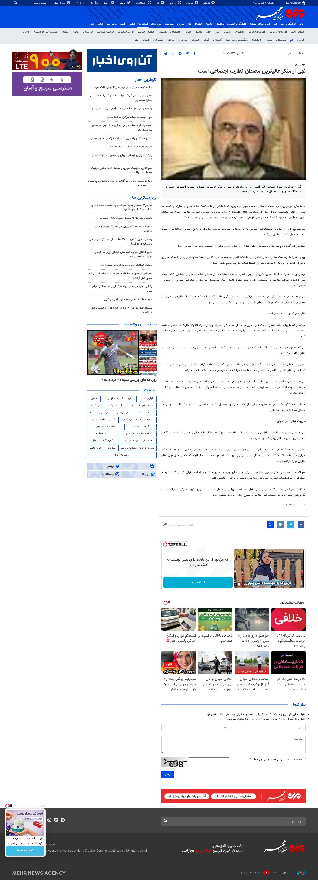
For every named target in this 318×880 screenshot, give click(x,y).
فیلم (122, 24)
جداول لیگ (60, 3)
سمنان (65, 32)
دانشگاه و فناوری (236, 24)
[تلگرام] (63, 820)
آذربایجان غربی (256, 32)
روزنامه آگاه (122, 455)
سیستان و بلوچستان (45, 32)
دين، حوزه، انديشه (260, 24)
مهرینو (111, 448)
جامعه (209, 24)
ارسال (167, 774)
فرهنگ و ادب (288, 24)
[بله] (56, 820)
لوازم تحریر (146, 398)
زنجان (76, 32)
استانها (300, 53)
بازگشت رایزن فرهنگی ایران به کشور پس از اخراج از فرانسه (122, 157)
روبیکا (107, 3)
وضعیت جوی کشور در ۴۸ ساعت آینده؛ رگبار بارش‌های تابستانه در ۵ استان (120, 241)
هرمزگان (158, 40)
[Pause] (239, 584)
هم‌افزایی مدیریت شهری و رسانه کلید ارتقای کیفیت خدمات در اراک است (121, 170)
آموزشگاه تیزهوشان (137, 433)
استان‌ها (143, 24)
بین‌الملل (156, 24)
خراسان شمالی (105, 32)
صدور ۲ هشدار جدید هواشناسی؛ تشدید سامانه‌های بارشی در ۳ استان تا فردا (121, 207)
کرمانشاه (257, 40)
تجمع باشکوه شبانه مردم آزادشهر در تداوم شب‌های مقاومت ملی (122, 127)
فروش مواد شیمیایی (103, 419)
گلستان (217, 40)
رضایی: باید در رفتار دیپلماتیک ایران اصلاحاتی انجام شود (122, 288)
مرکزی (170, 40)
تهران (188, 32)
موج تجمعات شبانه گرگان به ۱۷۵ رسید (129, 117)
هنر (275, 24)
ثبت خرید (198, 582)
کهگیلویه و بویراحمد (237, 40)
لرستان (195, 40)
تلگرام (207, 3)
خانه (301, 24)
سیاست (169, 24)
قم (291, 40)
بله (158, 3)
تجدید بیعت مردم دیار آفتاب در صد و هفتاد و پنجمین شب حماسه (120, 183)
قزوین (300, 40)
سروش (190, 3)
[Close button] (43, 805)
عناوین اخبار (297, 32)
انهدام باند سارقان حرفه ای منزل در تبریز (128, 299)
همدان (145, 40)
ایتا (92, 3)
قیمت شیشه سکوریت (119, 398)
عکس (132, 24)
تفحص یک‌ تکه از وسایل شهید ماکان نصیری (126, 218)
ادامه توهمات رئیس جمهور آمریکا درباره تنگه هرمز (122, 87)
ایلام (208, 32)
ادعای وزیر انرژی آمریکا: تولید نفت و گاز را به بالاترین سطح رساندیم (121, 97)
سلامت (220, 24)
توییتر (122, 3)
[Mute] (245, 584)
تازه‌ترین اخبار (146, 80)
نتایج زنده (80, 3)
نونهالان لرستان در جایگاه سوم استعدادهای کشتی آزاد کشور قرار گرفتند (120, 275)
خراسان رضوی (126, 32)
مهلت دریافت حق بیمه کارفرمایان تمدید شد (126, 265)
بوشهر (198, 32)
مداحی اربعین (124, 412)
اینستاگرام (141, 3)
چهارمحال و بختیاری (170, 32)
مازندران (182, 40)
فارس (26, 32)
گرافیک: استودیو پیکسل (252, 873)
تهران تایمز (95, 448)
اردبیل (227, 32)
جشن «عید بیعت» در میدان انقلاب (131, 146)
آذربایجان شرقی (278, 32)
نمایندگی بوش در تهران (138, 440)
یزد (136, 40)
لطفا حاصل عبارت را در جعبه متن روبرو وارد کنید (276, 759)
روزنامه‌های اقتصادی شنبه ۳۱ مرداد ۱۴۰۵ (127, 380)
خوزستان (88, 32)
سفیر (94, 398)
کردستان (281, 40)
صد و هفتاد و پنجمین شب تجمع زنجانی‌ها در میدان (121, 138)
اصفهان (239, 32)
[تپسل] (165, 544)
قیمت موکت (115, 405)
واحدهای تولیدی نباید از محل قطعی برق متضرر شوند (120, 108)
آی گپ (173, 3)
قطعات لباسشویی (105, 426)
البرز (217, 32)
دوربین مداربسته (99, 412)
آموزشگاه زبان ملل (102, 440)
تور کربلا (95, 405)
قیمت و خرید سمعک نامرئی (137, 448)
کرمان (269, 40)
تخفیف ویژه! (25, 850)
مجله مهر (111, 24)
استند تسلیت (146, 412)
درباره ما (50, 844)
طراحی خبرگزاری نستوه (285, 873)
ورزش (180, 24)
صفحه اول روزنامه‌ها (140, 324)
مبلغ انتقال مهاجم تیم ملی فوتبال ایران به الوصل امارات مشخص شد (123, 254)
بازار (189, 24)
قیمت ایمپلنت (140, 426)
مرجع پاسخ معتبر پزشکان (138, 419)
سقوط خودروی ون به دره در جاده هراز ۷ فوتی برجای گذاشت (121, 310)
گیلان (206, 40)
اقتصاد (199, 24)
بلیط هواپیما (102, 433)
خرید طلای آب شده (141, 405)
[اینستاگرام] (49, 820)
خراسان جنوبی (146, 32)
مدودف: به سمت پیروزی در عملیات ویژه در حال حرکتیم (123, 228)
